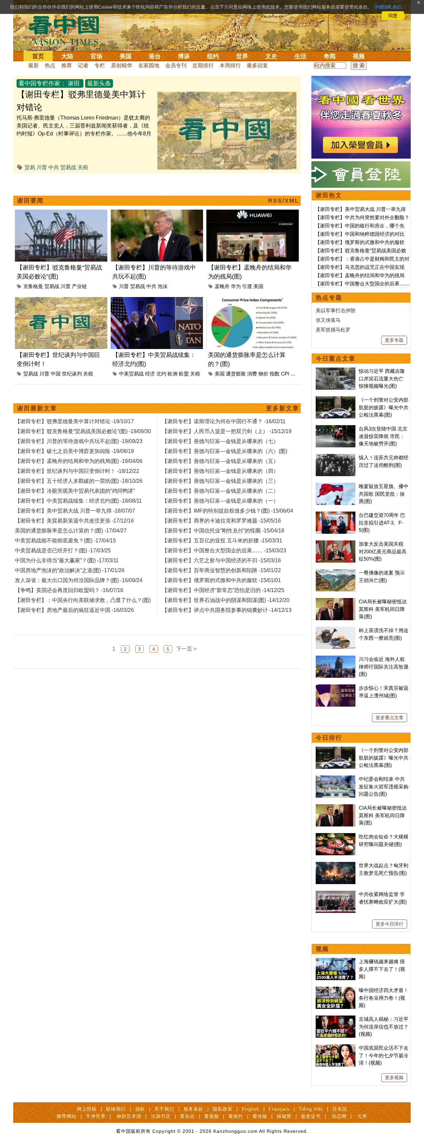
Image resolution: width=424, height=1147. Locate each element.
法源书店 (161, 1116)
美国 (126, 56)
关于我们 (164, 1109)
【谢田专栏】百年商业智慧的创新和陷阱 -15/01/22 (221, 570)
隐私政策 (223, 1109)
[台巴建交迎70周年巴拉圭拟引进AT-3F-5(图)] (335, 515)
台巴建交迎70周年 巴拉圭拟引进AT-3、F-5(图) (382, 522)
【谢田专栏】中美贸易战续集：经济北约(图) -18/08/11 (78, 501)
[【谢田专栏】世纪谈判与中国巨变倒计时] (61, 301)
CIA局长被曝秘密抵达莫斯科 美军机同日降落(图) (383, 609)
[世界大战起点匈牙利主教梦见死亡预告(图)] (335, 865)
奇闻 (330, 56)
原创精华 (121, 65)
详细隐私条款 (387, 7)
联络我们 (116, 1109)
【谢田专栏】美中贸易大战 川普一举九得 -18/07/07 (75, 511)
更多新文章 (282, 408)
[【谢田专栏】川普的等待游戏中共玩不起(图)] (157, 213)
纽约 (213, 56)
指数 (275, 373)
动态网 (339, 1116)
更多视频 (394, 1077)
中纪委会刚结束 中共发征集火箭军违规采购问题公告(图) (383, 786)
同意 (393, 15)
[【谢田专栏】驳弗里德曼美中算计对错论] (226, 95)
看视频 (211, 1116)
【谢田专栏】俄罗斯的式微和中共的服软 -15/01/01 (221, 580)
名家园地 (148, 65)
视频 (359, 56)
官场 (96, 56)
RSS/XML (283, 200)
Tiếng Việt (311, 1109)
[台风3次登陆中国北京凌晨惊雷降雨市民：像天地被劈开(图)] (335, 428)
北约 (161, 373)
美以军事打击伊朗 (335, 310)
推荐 (66, 65)
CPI (285, 373)
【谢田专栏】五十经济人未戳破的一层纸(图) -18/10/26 (78, 481)
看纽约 (235, 1116)
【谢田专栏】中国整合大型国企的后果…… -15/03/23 (224, 550)
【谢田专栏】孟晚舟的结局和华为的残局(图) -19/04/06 (78, 461)
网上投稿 (87, 1109)
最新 (33, 65)
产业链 (79, 286)
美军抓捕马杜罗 (333, 329)
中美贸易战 (131, 373)
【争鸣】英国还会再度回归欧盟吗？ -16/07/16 (69, 590)
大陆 (67, 56)
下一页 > (186, 649)
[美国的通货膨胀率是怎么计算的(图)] (252, 301)
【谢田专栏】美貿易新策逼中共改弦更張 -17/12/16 (74, 521)
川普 (41, 167)
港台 (155, 56)
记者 (83, 65)
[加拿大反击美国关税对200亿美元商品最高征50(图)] (335, 544)
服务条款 (193, 1109)
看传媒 (259, 1116)
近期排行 (203, 65)
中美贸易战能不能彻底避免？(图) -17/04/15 (65, 540)
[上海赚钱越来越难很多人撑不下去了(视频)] (335, 961)
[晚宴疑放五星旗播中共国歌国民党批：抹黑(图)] (335, 486)
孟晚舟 (222, 286)
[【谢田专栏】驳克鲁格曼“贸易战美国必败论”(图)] (61, 213)
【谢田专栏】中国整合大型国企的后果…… (362, 283)
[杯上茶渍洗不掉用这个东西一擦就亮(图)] (335, 630)
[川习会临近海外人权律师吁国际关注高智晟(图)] (335, 659)
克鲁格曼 (33, 286)
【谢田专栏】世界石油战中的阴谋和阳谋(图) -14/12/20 (226, 600)
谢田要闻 (30, 200)
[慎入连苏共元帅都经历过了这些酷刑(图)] (335, 457)
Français (279, 1109)
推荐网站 (67, 1116)
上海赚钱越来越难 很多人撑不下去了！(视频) (382, 969)
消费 (252, 373)
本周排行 (230, 65)
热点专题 (329, 297)
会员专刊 (175, 65)
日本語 (339, 1109)
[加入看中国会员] (361, 79)
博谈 (184, 56)
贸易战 (68, 167)
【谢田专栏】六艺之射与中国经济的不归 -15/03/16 (221, 560)
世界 (242, 56)
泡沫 (163, 286)
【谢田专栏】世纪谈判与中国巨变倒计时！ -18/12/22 (77, 471)
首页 (38, 56)
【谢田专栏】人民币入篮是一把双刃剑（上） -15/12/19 (227, 431)
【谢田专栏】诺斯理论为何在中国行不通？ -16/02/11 (224, 421)
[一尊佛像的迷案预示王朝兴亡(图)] (335, 572)
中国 (56, 373)
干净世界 (96, 1116)
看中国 (67, 29)
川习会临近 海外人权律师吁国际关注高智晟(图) (383, 666)
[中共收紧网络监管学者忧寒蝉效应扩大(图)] (335, 894)
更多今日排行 (389, 923)
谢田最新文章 (37, 408)
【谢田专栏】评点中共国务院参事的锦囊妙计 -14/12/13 (227, 610)
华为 (236, 286)
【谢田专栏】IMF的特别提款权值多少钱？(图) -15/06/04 (227, 511)
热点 (50, 65)
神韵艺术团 (129, 1116)
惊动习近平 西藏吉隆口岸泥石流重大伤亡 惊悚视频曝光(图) (382, 378)
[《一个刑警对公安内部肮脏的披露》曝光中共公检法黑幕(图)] (335, 400)
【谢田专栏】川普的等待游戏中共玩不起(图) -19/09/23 (78, 441)
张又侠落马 (328, 320)
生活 (300, 56)
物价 (263, 373)
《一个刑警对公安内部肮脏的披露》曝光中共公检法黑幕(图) (383, 407)
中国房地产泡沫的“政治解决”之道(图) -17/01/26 (70, 570)
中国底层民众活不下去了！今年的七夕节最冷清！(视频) (383, 1055)
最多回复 (257, 65)
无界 (362, 1116)
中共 (53, 167)
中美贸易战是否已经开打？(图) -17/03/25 (63, 550)
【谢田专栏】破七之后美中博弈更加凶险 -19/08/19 (74, 451)
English (250, 1109)
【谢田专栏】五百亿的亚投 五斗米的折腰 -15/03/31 (222, 540)
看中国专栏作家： (42, 83)
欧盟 (184, 373)
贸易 (30, 167)
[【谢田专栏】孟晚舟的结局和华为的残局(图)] (252, 213)
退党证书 (311, 1116)
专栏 (99, 65)
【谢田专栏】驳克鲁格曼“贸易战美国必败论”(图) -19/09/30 (83, 431)
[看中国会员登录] (361, 174)
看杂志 (187, 1116)
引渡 (247, 286)
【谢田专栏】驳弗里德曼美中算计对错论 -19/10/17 (74, 421)
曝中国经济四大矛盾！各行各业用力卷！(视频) (383, 997)
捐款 (140, 1109)
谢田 (74, 83)
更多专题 (394, 340)
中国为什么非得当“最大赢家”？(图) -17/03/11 (67, 560)
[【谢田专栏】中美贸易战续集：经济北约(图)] (157, 301)
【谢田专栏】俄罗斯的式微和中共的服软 (359, 242)
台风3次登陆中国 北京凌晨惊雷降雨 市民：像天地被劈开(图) (383, 436)
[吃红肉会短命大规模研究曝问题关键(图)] (335, 836)
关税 (83, 167)
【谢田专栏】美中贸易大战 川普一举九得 (360, 209)
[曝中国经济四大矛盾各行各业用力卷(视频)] (335, 990)
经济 (150, 373)
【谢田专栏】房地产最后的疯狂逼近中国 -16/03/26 (74, 610)
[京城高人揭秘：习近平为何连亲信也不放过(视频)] (335, 1019)
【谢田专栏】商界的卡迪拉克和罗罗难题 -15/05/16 (221, 521)
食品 (295, 373)
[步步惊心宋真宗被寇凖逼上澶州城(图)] (335, 688)
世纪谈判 (72, 373)
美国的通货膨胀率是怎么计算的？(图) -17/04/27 (71, 530)
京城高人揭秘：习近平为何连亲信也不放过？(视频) (383, 1026)
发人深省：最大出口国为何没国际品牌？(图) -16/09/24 (78, 580)
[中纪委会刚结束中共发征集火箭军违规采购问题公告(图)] (335, 779)
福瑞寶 (284, 1116)
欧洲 (173, 373)
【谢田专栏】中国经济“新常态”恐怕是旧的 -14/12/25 (223, 590)
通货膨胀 (236, 373)
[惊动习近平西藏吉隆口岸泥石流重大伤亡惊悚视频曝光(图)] (335, 371)
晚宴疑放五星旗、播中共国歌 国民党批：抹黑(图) (383, 493)
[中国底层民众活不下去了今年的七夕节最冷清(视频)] (335, 1048)
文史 (271, 56)
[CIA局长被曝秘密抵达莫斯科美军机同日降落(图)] (335, 601)
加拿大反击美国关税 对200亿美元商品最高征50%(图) (382, 551)
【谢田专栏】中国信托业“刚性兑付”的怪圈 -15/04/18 (223, 530)
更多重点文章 (389, 717)
